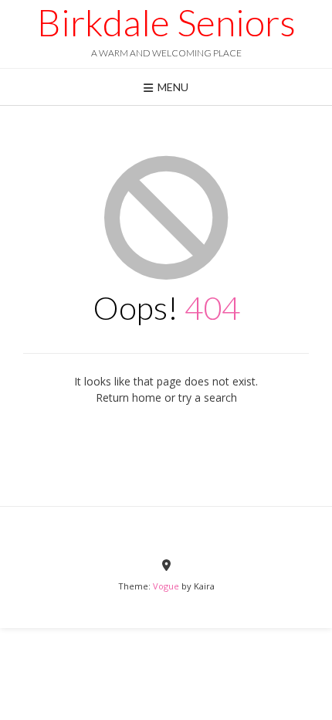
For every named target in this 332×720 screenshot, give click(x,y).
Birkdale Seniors (166, 22)
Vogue (166, 586)
